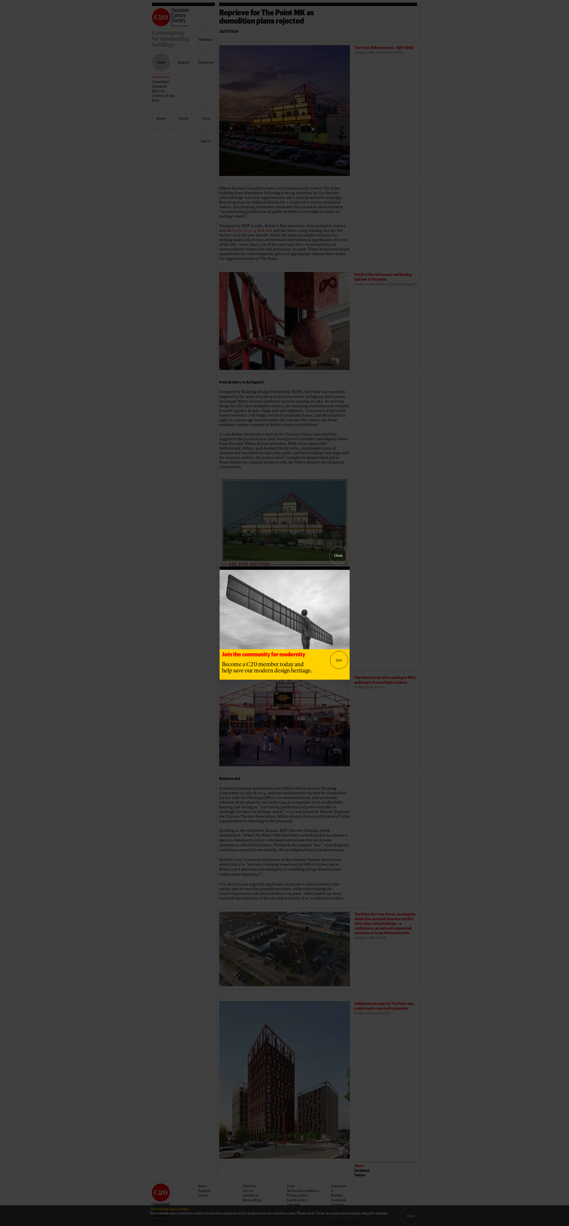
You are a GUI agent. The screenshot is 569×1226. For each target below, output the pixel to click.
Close (338, 555)
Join (339, 660)
